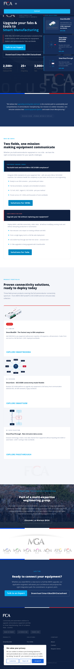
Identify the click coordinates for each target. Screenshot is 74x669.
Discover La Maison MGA (37, 520)
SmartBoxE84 (7, 642)
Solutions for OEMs (20, 203)
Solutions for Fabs (20, 252)
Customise (12, 661)
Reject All (25, 661)
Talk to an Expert (14, 47)
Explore (62, 30)
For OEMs (30, 642)
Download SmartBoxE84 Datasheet (23, 54)
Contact (37, 11)
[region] (25, 655)
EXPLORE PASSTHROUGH (18, 454)
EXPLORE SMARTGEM (16, 403)
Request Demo (56, 649)
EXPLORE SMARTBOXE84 (18, 352)
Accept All (38, 661)
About (53, 642)
